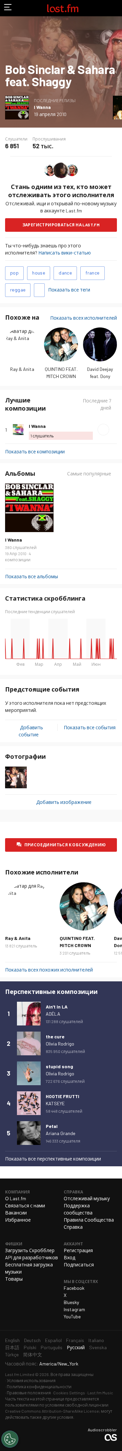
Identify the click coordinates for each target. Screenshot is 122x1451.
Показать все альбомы (31, 576)
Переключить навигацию (8, 8)
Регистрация (78, 1250)
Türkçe (12, 1354)
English (12, 1340)
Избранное (18, 1220)
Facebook (74, 1288)
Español (53, 1340)
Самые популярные (89, 473)
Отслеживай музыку (87, 1198)
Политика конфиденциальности (39, 1386)
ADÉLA (53, 1014)
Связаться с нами (25, 1205)
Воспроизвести (103, 429)
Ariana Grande (60, 1133)
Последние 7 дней (96, 404)
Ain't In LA (56, 1007)
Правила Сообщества (89, 1220)
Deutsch (32, 1340)
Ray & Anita (22, 369)
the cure (55, 1036)
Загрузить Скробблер (30, 1250)
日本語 (12, 1347)
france (92, 273)
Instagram (74, 1309)
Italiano (96, 1340)
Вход (69, 1257)
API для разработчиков (31, 1257)
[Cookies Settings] (9, 1439)
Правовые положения (29, 1392)
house (38, 273)
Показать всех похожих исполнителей (49, 970)
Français (75, 1340)
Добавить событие (31, 730)
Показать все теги (69, 290)
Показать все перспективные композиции (53, 1159)
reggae (17, 290)
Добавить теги (39, 290)
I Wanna (42, 107)
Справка (73, 1227)
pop (14, 273)
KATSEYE (55, 1103)
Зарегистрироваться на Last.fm (61, 224)
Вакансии (16, 1213)
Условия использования (31, 1380)
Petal (52, 1126)
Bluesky (71, 1302)
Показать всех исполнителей (83, 318)
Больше (114, 429)
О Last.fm (15, 1198)
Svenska (98, 1347)
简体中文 (32, 1354)
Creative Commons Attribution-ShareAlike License (52, 1411)
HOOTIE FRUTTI (62, 1096)
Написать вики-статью (64, 253)
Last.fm (62, 8)
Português (51, 1347)
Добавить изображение (64, 802)
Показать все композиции (35, 451)
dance (65, 273)
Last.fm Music (100, 1392)
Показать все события (90, 727)
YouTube (72, 1316)
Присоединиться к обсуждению (65, 844)
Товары (14, 1279)
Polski (30, 1347)
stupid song (59, 1066)
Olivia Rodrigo (60, 1044)
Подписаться (79, 1264)
